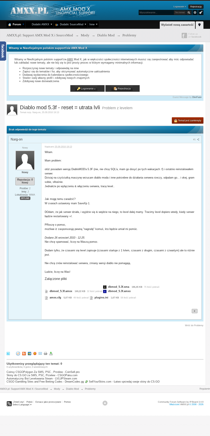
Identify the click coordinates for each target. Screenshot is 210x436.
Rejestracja (196, 6)
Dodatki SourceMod (70, 24)
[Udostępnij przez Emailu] (40, 353)
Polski (29, 402)
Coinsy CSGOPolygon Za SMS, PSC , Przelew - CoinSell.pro (43, 371)
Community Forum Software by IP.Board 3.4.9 (180, 402)
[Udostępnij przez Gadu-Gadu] (35, 353)
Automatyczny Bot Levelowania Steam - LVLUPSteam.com (42, 378)
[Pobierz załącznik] (46, 291)
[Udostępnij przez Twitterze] (8, 353)
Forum (16, 24)
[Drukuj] (45, 353)
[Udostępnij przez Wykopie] (18, 353)
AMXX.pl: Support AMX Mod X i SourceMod (24, 388)
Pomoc (67, 402)
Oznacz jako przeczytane (48, 402)
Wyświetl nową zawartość (177, 24)
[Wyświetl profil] (25, 160)
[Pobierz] (50, 353)
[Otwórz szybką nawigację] (199, 24)
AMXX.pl (184, 404)
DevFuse (197, 97)
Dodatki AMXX (39, 24)
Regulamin (205, 388)
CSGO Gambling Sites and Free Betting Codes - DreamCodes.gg (45, 381)
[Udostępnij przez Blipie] (24, 353)
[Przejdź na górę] (105, 403)
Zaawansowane (195, 12)
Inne (92, 24)
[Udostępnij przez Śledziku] (29, 353)
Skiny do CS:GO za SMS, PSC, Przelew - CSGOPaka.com (42, 375)
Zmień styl (18, 402)
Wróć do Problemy (194, 325)
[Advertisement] (81, 338)
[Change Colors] (200, 12)
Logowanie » (179, 6)
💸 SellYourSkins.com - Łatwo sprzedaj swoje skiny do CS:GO (122, 381)
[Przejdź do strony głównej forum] (52, 10)
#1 (194, 139)
